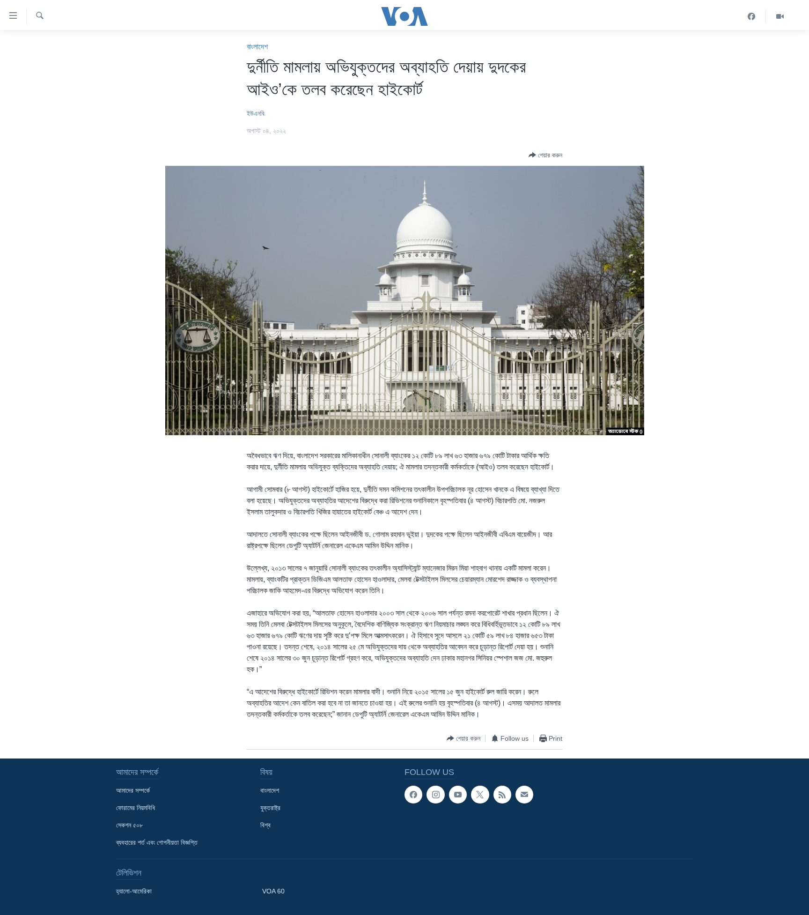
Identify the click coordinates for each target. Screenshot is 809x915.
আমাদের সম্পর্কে (133, 790)
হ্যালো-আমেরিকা (134, 891)
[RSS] (502, 794)
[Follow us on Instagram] (435, 794)
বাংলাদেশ (257, 47)
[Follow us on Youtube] (458, 794)
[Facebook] (751, 16)
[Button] (545, 155)
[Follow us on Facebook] (413, 794)
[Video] (780, 16)
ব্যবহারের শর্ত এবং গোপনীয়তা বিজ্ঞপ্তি (157, 842)
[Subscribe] (524, 794)
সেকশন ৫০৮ (129, 825)
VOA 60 (273, 891)
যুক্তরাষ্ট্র (270, 807)
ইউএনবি (256, 113)
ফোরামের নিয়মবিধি (135, 807)
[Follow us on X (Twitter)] (480, 794)
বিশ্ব (265, 825)
